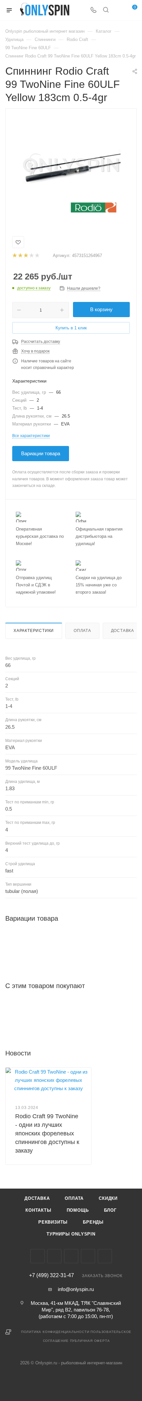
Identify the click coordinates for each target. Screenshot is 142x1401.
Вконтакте (37, 1256)
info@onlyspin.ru (76, 1289)
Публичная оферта (90, 1341)
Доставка (122, 630)
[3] (25, 256)
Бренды (93, 1222)
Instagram (54, 1256)
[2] (20, 256)
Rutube (105, 1256)
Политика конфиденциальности (55, 1332)
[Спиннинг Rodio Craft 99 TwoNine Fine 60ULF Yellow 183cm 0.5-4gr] (71, 167)
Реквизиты (53, 1222)
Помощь (78, 1210)
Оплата (82, 630)
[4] (31, 256)
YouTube (88, 1256)
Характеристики (34, 630)
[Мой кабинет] (118, 10)
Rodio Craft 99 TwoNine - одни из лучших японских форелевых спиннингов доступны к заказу (47, 1133)
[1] (14, 256)
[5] (37, 256)
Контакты (38, 1210)
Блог (110, 1210)
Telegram (71, 1256)
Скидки (108, 1198)
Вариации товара (40, 453)
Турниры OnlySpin (71, 1234)
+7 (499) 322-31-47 (51, 1275)
